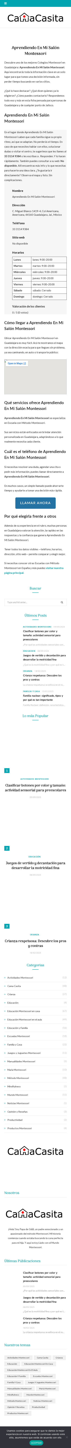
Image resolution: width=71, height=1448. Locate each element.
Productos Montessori (19, 1128)
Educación (29, 651)
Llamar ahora (35, 503)
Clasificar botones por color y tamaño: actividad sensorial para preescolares (41, 635)
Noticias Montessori (18, 1103)
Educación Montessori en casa (23, 1011)
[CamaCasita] (35, 17)
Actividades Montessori (37, 627)
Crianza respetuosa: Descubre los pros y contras (35, 944)
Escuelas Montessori (18, 1036)
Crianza (27, 671)
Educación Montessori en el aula (24, 1019)
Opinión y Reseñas (17, 1111)
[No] (66, 1437)
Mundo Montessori (17, 1094)
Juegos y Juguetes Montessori (23, 1052)
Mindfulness (14, 1086)
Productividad (14, 1119)
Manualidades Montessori (21, 1061)
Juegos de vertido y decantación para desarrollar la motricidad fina (35, 866)
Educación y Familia (17, 1027)
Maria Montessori (16, 1069)
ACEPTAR (36, 1442)
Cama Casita (14, 986)
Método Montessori (18, 1078)
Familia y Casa (31, 691)
